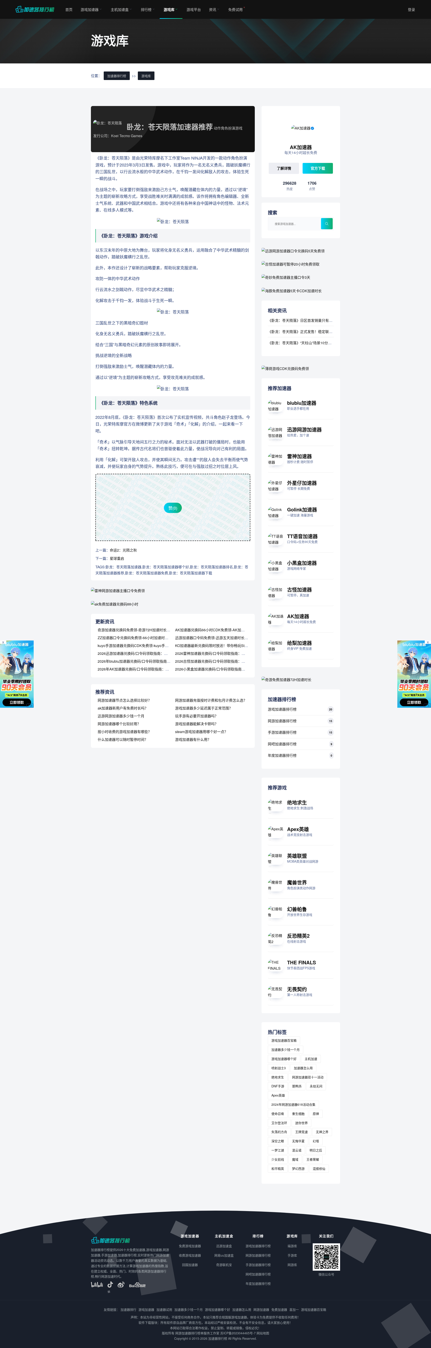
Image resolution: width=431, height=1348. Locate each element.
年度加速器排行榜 (282, 755)
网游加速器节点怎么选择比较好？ (125, 700)
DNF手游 (277, 1086)
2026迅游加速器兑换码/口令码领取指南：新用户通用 (140, 653)
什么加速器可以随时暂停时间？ (123, 739)
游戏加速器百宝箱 (284, 1040)
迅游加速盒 (224, 1246)
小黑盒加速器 (302, 562)
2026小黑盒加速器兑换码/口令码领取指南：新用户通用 (219, 669)
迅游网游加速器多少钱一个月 (121, 715)
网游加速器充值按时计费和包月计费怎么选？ (211, 700)
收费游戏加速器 (190, 1255)
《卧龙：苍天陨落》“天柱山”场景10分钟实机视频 (307, 342)
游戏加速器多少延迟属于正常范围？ (204, 708)
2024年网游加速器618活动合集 (293, 1104)
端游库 (292, 1246)
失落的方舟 (279, 1131)
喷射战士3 (278, 1068)
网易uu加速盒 (224, 1255)
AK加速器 (298, 616)
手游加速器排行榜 (282, 732)
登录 (411, 9)
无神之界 (322, 1131)
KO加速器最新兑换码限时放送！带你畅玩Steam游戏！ (218, 645)
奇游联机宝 (224, 1264)
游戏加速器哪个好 (284, 1058)
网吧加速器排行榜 (282, 743)
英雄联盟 (297, 855)
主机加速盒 (120, 9)
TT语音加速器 (302, 536)
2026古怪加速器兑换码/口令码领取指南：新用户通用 (217, 661)
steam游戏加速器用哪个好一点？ (201, 731)
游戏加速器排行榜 (282, 709)
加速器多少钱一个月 (285, 1049)
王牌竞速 (301, 1131)
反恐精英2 (298, 935)
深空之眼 (277, 1141)
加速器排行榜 (116, 76)
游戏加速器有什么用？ (193, 739)
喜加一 (294, 1309)
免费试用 (235, 9)
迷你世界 (301, 1123)
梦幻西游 (298, 1168)
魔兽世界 (297, 882)
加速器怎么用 (303, 1068)
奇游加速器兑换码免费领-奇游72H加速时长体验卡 (137, 629)
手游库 (292, 1255)
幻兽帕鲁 (297, 909)
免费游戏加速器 (190, 1246)
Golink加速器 (302, 509)
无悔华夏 (298, 1141)
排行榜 (146, 9)
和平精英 (277, 1168)
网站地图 (263, 1333)
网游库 (292, 1264)
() (172, 508)
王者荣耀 (312, 1159)
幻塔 (316, 1141)
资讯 (212, 9)
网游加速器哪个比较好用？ (119, 723)
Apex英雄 (298, 829)
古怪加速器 (299, 589)
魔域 (295, 1159)
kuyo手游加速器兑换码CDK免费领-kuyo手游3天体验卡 (141, 645)
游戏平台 (194, 9)
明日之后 (316, 1150)
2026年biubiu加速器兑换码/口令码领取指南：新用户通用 (143, 661)
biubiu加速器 (301, 402)
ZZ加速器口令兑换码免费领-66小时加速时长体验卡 (138, 637)
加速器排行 (128, 1309)
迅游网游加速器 (304, 429)
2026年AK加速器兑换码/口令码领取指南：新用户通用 (140, 669)
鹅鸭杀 (297, 1086)
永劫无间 (316, 1086)
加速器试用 (164, 1309)
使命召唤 (277, 1113)
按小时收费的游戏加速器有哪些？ (125, 731)
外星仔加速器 (302, 482)
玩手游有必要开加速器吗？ (196, 715)
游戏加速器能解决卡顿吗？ (196, 723)
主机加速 (311, 1058)
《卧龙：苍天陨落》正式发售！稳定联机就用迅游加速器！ (314, 331)
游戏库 (169, 9)
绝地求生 (297, 802)
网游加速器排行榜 (282, 720)
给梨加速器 (299, 642)
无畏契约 (297, 989)
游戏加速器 (90, 9)
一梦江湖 (277, 1150)
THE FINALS (301, 962)
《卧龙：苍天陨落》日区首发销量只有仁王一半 (305, 320)
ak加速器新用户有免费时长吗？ (123, 708)
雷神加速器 (299, 456)
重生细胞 (298, 1113)
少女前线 (277, 1159)
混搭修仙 (319, 1168)
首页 (69, 9)
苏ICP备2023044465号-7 (238, 1333)
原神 (316, 1113)
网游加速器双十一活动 (307, 1077)
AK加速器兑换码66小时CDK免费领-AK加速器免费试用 (219, 629)
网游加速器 (261, 1309)
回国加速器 (190, 1264)
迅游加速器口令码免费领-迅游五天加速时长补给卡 (215, 637)
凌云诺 (296, 1150)
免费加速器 (279, 1309)
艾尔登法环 (279, 1123)
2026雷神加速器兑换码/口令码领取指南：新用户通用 (217, 653)
